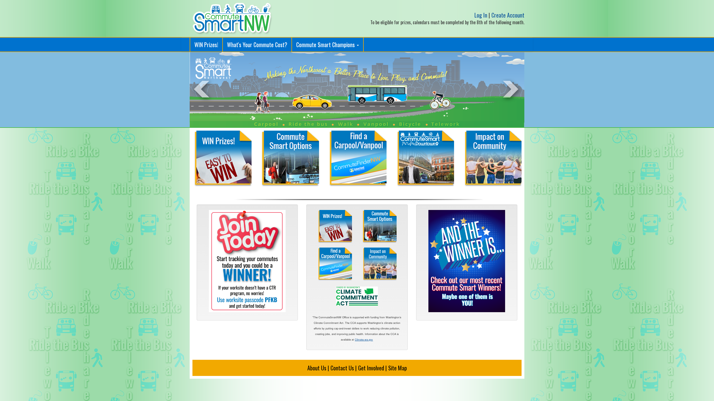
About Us (316, 368)
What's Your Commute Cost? (257, 44)
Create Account (507, 15)
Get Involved (371, 368)
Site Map (397, 368)
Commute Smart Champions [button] (326, 44)
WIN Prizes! (206, 44)
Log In (480, 15)
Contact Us (342, 368)
